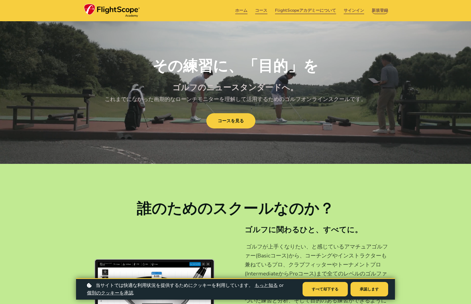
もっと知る (266, 285)
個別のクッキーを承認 (110, 293)
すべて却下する (325, 289)
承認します (369, 289)
